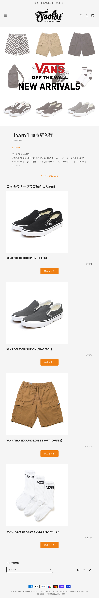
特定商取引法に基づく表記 (56, 594)
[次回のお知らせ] (94, 3)
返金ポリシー (45, 591)
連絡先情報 (40, 594)
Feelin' (20, 591)
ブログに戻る (51, 175)
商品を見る (49, 271)
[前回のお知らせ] (5, 3)
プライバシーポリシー (60, 591)
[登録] (50, 570)
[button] (5, 15)
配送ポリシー (83, 591)
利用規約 (73, 591)
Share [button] (17, 147)
